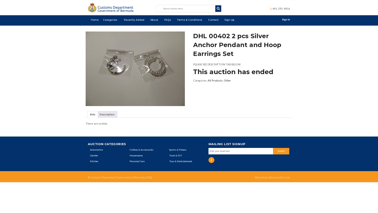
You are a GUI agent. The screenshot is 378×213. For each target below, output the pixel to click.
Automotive (96, 149)
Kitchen (94, 161)
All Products (215, 80)
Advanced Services (279, 177)
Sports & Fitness (177, 149)
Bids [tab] (92, 114)
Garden (94, 155)
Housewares (136, 155)
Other (227, 80)
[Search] (218, 8)
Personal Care (137, 161)
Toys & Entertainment (180, 161)
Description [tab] (107, 114)
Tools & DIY (175, 155)
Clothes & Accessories (141, 149)
